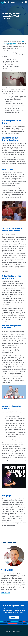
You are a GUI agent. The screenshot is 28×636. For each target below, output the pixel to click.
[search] (22, 2)
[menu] (26, 2)
